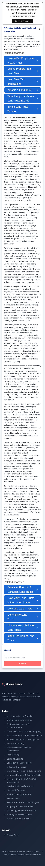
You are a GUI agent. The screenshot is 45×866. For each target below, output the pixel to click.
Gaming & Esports (15, 759)
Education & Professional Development (24, 735)
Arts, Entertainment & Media (19, 716)
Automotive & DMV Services (19, 720)
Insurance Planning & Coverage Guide (24, 775)
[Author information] (39, 29)
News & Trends (14, 798)
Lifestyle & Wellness (16, 790)
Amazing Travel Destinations (20, 814)
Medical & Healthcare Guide (19, 794)
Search (22, 664)
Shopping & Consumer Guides (20, 806)
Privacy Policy (13, 835)
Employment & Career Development (23, 739)
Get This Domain (22, 21)
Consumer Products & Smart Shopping (24, 731)
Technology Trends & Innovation (21, 810)
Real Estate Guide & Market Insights (23, 802)
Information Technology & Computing (24, 771)
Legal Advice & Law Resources (20, 786)
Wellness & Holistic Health (18, 818)
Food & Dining (13, 754)
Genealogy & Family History (19, 762)
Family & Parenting (15, 743)
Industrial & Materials (16, 767)
